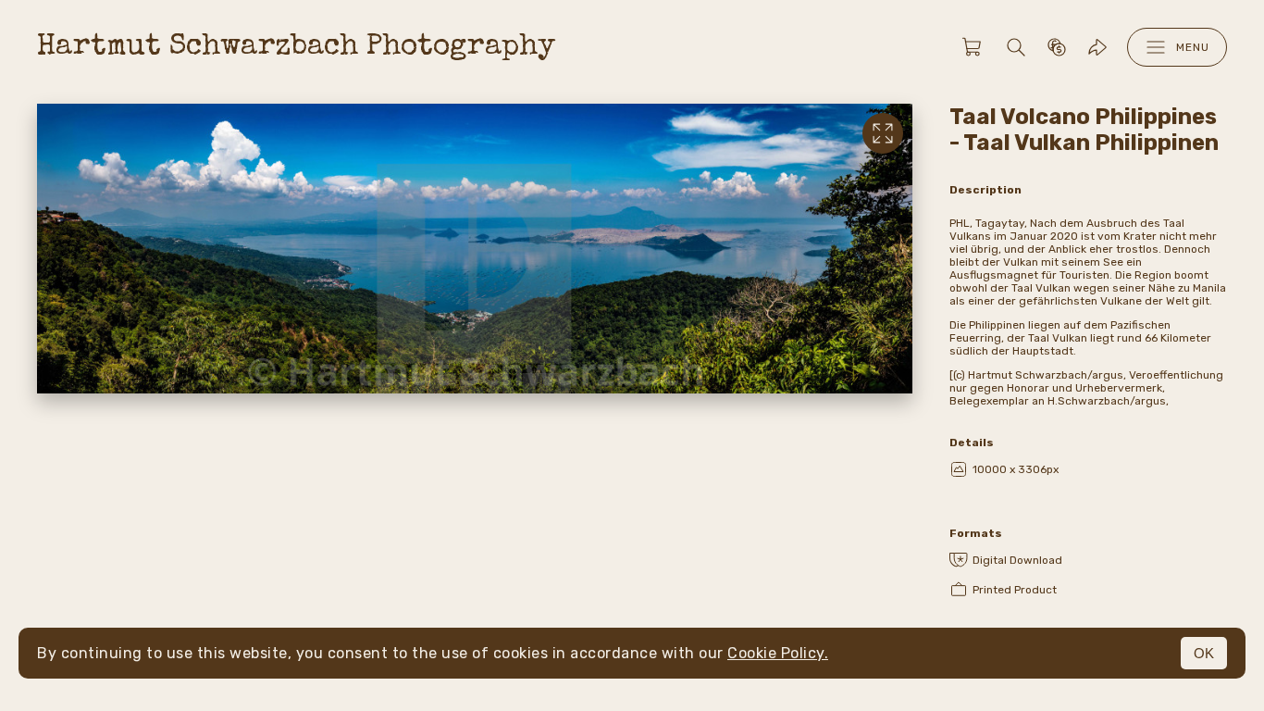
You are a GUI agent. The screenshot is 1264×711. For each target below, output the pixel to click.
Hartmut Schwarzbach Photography (296, 47)
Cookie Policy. (777, 653)
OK (1204, 653)
